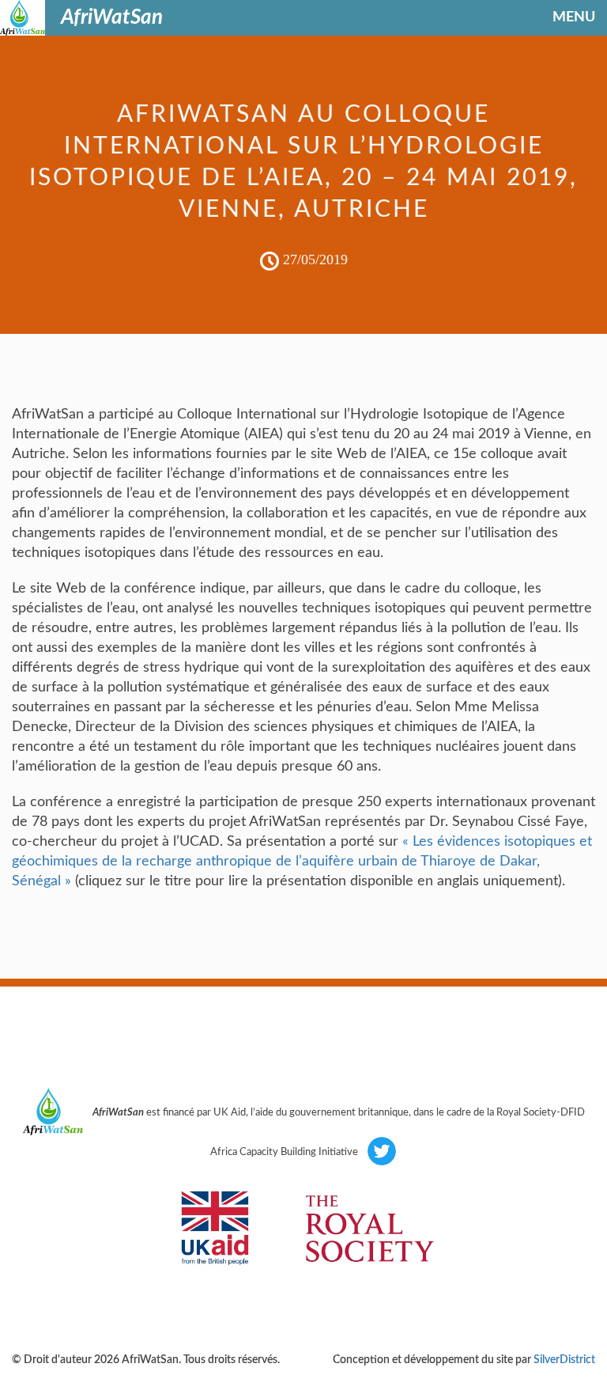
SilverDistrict (564, 1360)
